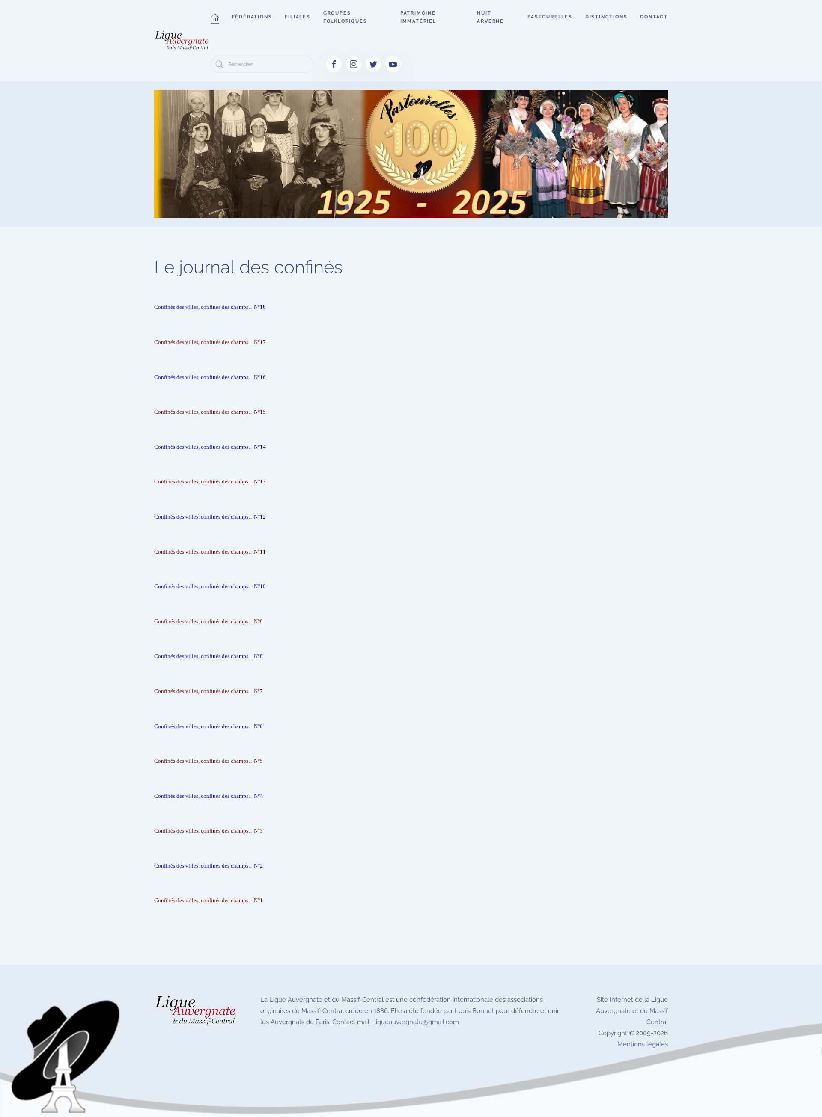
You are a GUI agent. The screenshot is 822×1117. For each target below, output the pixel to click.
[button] (215, 17)
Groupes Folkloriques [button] (345, 17)
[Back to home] (182, 41)
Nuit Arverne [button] (490, 17)
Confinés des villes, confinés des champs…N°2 (208, 865)
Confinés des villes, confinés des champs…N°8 (208, 656)
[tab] (347, 207)
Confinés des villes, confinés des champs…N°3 (208, 830)
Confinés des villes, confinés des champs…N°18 (210, 307)
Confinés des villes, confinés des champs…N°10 (210, 586)
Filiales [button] (297, 17)
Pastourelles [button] (549, 17)
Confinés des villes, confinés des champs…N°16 (210, 377)
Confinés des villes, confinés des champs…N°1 (208, 900)
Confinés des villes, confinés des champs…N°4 (208, 796)
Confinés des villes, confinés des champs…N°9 (208, 621)
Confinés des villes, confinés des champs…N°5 (208, 761)
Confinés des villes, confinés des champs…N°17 (210, 342)
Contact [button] (654, 17)
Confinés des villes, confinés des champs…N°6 (208, 726)
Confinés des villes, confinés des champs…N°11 (210, 551)
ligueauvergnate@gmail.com (416, 1022)
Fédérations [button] (252, 17)
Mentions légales (642, 1044)
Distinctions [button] (606, 17)
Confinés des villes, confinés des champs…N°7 (208, 691)
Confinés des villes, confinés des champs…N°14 (210, 447)
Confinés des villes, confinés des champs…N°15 (210, 412)
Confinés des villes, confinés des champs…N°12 (210, 516)
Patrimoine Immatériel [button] (418, 17)
